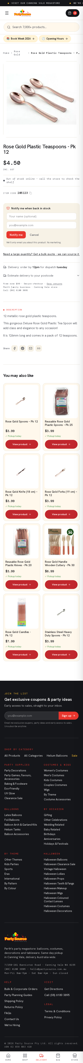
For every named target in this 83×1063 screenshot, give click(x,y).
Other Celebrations (55, 820)
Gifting (48, 815)
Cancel (34, 235)
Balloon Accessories (16, 834)
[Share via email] (30, 348)
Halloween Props (54, 878)
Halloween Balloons (55, 859)
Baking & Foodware (15, 783)
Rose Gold (17, 53)
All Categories (33, 755)
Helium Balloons (57, 755)
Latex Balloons (13, 815)
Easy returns (54, 283)
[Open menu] (6, 13)
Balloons (11, 809)
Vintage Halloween (55, 869)
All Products (12, 755)
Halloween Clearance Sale (59, 864)
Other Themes (13, 859)
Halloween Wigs (53, 893)
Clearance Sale (13, 798)
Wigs (47, 789)
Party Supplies (17, 764)
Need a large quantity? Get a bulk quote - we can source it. (41, 254)
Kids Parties (11, 864)
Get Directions (53, 989)
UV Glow (9, 793)
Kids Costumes (53, 780)
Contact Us (11, 1019)
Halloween (52, 853)
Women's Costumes (56, 770)
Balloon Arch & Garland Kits (20, 824)
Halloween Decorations (58, 911)
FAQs (7, 1013)
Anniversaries (52, 839)
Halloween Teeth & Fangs (59, 883)
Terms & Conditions (57, 1011)
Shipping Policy (13, 1001)
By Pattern (10, 883)
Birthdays (49, 834)
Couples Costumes (55, 785)
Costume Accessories (57, 799)
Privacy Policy (53, 1017)
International (12, 878)
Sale (74, 755)
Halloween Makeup (55, 888)
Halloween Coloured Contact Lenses (56, 899)
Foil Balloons (12, 820)
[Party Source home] (22, 13)
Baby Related (52, 829)
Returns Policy (13, 1007)
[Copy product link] (38, 348)
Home (6, 53)
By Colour (10, 888)
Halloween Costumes (57, 906)
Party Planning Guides (18, 995)
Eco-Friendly (11, 788)
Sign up (66, 715)
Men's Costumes (54, 775)
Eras (7, 874)
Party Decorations (15, 770)
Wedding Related (54, 824)
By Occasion (54, 809)
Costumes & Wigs (57, 764)
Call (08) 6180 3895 (15, 290)
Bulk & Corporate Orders (20, 989)
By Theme (50, 794)
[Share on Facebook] (14, 348)
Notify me (16, 235)
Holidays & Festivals (56, 843)
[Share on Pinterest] (22, 348)
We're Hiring (12, 1025)
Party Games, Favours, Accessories (17, 777)
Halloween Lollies (54, 874)
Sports (8, 869)
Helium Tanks (12, 829)
